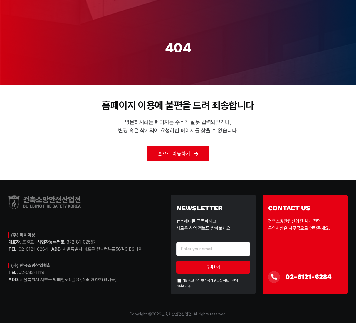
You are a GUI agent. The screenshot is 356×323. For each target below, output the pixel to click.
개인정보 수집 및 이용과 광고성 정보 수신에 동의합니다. (207, 283)
